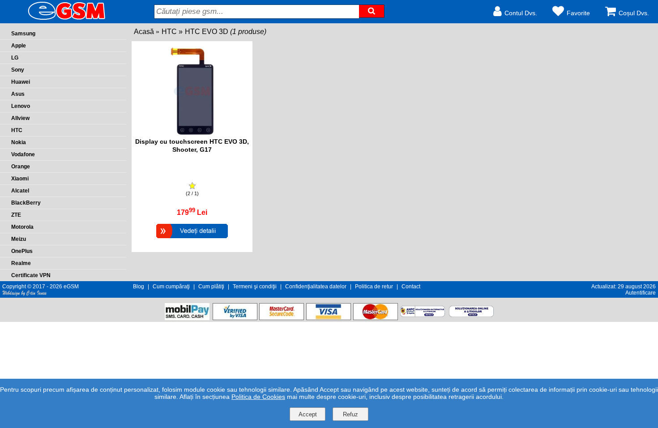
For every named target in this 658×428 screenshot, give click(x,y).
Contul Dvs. (520, 13)
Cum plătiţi (211, 286)
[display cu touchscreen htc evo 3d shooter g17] (192, 133)
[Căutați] (371, 11)
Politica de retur (374, 286)
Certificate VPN (31, 275)
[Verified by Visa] (235, 317)
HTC (169, 31)
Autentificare (640, 293)
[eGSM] (56, 19)
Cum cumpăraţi (171, 286)
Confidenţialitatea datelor (315, 286)
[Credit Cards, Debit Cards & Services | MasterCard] (375, 317)
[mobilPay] (187, 317)
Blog (138, 286)
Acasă (144, 31)
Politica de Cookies (258, 396)
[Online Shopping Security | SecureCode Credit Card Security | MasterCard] (281, 317)
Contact (411, 286)
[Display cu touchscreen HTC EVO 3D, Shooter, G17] (192, 239)
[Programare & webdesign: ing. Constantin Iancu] (24, 294)
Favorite (578, 13)
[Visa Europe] (328, 317)
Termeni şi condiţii (255, 286)
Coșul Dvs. (634, 13)
